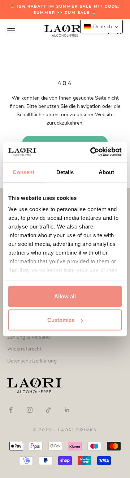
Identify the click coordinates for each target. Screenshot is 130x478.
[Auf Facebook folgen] (10, 410)
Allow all (65, 296)
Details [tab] (65, 172)
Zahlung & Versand (28, 337)
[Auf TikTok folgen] (48, 410)
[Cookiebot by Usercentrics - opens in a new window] (92, 152)
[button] (101, 26)
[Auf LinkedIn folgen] (67, 410)
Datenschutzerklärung (32, 360)
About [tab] (106, 172)
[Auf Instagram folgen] (29, 410)
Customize (60, 320)
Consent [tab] (23, 172)
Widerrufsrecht (24, 348)
